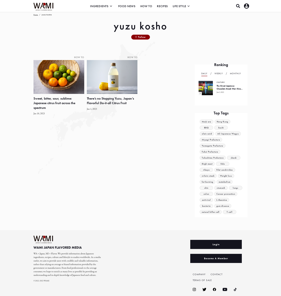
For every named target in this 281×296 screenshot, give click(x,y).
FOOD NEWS (126, 6)
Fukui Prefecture (210, 151)
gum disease (222, 206)
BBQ (206, 127)
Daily (204, 73)
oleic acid (207, 133)
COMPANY (199, 274)
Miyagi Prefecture (211, 139)
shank (234, 157)
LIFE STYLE (179, 6)
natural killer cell (211, 212)
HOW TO (146, 6)
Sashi (221, 127)
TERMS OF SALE (202, 280)
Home (35, 15)
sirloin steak (208, 175)
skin (206, 187)
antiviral (206, 200)
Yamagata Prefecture (212, 145)
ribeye (206, 169)
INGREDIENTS (99, 6)
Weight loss (226, 175)
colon (206, 194)
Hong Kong (222, 121)
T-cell (229, 212)
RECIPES (162, 6)
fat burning (207, 181)
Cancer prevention (225, 194)
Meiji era (206, 121)
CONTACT (217, 274)
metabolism (224, 181)
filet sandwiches (224, 169)
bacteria (206, 206)
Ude (223, 163)
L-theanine (221, 200)
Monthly (235, 73)
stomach (221, 187)
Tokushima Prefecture (213, 157)
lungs (235, 187)
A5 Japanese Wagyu (228, 133)
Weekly (218, 73)
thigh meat (207, 163)
